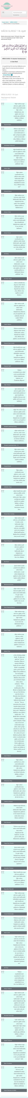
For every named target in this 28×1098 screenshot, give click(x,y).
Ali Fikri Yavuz (8, 278)
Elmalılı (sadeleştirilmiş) (10, 426)
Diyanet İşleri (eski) (9, 343)
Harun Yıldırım (8, 988)
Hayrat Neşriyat (8, 541)
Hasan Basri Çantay (9, 514)
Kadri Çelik (7, 932)
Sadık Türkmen (8, 1040)
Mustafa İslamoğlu (9, 1015)
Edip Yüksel (7, 385)
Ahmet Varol (7, 233)
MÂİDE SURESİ (13, 22)
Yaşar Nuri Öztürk (9, 843)
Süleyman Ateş (8, 780)
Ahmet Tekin (7, 212)
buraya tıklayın (6, 74)
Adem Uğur (7, 168)
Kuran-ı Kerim (5, 22)
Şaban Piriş (7, 651)
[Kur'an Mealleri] (7, 6)
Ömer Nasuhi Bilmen (9, 607)
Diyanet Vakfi (7, 366)
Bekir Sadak (7, 299)
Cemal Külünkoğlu (9, 914)
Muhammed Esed (8, 584)
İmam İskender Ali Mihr (10, 1090)
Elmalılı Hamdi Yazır (9, 405)
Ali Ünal (6, 967)
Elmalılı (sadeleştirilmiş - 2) (11, 445)
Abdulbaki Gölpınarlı (9, 145)
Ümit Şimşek (7, 822)
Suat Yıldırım (7, 756)
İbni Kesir (6, 561)
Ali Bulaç (6, 253)
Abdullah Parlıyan (8, 868)
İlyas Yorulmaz (8, 1063)
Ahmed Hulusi (8, 191)
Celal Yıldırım (7, 324)
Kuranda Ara (16, 15)
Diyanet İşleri (7, 124)
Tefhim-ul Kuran (8, 801)
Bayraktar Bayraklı (9, 889)
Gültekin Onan (8, 487)
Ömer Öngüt (7, 630)
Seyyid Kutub (7, 466)
